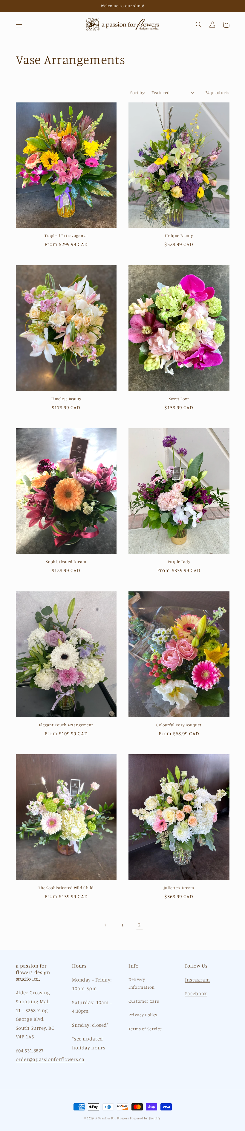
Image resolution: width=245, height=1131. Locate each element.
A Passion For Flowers (112, 1118)
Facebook (196, 993)
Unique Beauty (179, 235)
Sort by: (137, 92)
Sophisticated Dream (66, 561)
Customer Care (143, 1001)
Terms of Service (145, 1028)
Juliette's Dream (179, 887)
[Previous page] (105, 925)
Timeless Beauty (66, 398)
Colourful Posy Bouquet (178, 724)
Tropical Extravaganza (66, 235)
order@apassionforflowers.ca (50, 1059)
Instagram (197, 980)
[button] (19, 25)
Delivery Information (141, 983)
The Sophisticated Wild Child (66, 887)
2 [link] (139, 925)
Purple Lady (179, 561)
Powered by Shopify (145, 1118)
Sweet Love (179, 398)
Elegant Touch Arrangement (66, 724)
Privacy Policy (142, 1014)
